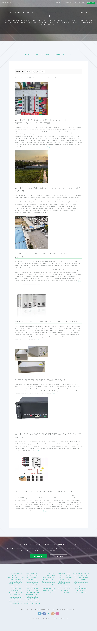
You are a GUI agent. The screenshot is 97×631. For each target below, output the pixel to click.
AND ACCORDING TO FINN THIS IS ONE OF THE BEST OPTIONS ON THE (51, 55)
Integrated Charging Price (65, 577)
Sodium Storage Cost (32, 590)
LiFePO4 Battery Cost (65, 586)
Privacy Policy (46, 618)
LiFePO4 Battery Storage (65, 584)
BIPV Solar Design (48, 584)
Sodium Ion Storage (32, 584)
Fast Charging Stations (64, 579)
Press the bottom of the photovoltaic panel (41, 380)
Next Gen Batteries (32, 588)
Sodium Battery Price (32, 586)
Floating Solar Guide (81, 588)
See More (24, 520)
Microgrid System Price (81, 575)
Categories (67, 2)
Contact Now (58, 556)
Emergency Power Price (16, 601)
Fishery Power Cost (81, 592)
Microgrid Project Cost (81, 581)
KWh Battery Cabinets (16, 573)
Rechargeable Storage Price (16, 577)
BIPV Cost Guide (48, 592)
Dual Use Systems (81, 590)
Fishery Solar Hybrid (81, 584)
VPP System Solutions (48, 575)
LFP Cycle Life (65, 590)
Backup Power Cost (15, 596)
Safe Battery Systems (65, 592)
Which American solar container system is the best (45, 491)
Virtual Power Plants (48, 573)
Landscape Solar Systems (49, 590)
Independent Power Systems (32, 603)
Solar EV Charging (65, 575)
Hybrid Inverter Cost (32, 577)
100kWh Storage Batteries (15, 584)
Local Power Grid (81, 579)
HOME (27, 55)
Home (58, 2)
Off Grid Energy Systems (32, 594)
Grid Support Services (48, 581)
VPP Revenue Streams (48, 577)
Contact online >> (48, 29)
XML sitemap (54, 618)
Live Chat (90, 2)
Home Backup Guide (16, 603)
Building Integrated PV (48, 588)
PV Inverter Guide (32, 579)
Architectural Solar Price (48, 586)
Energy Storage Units (16, 590)
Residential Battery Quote (16, 592)
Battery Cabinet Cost (16, 575)
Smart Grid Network (48, 579)
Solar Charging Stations (64, 573)
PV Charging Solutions (65, 581)
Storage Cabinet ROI (16, 581)
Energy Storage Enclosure (16, 579)
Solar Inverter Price (32, 575)
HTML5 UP (65, 618)
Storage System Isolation (32, 599)
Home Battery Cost (15, 588)
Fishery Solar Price (81, 586)
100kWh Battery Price (16, 586)
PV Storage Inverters (32, 573)
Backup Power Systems (15, 594)
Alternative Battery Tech (32, 592)
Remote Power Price (32, 601)
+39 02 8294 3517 (79, 2)
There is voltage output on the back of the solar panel (47, 322)
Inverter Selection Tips (32, 581)
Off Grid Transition (32, 596)
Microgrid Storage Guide (81, 577)
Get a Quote (38, 556)
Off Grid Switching (16, 599)
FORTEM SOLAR (7, 2)
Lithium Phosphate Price (65, 588)
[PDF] (48, 147)
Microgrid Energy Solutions (81, 573)
